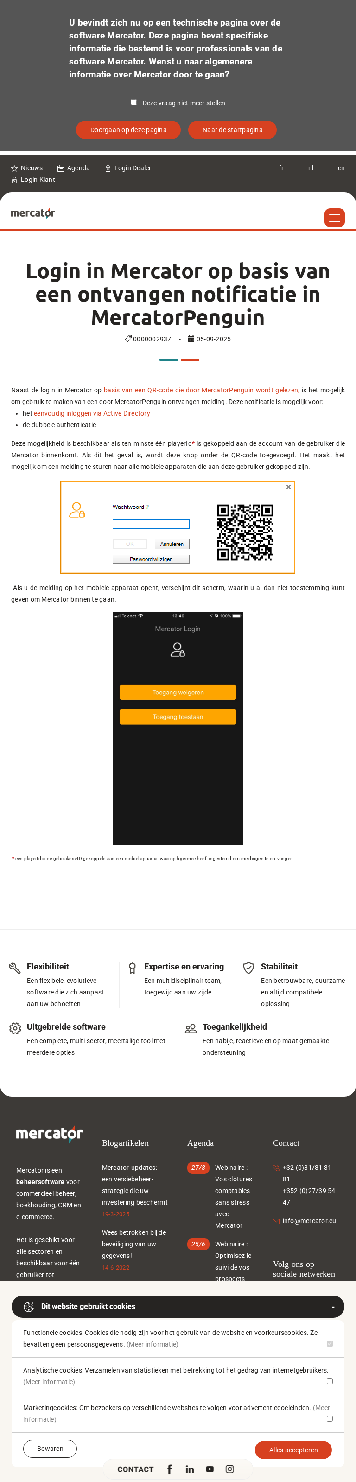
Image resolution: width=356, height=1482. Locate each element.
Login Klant (38, 179)
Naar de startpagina (233, 130)
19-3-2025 (115, 1214)
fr (281, 168)
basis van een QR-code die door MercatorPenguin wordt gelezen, (201, 390)
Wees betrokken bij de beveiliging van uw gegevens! (134, 1244)
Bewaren (50, 1448)
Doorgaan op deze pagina (128, 130)
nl (311, 168)
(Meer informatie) (152, 1344)
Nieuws (32, 168)
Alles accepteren (293, 1450)
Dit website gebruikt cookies (88, 1306)
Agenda (78, 168)
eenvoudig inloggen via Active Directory (92, 413)
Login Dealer (133, 168)
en (341, 168)
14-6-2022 (115, 1267)
